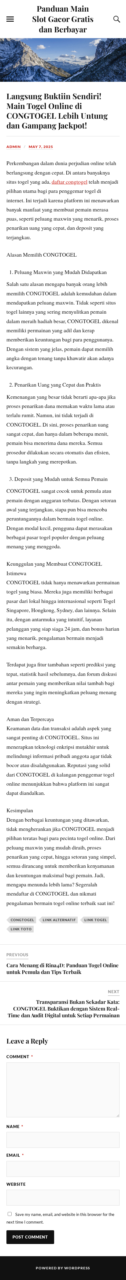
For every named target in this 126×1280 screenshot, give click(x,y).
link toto (21, 929)
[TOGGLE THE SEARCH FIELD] (116, 19)
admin (13, 146)
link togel (95, 920)
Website (16, 1184)
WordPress (77, 1268)
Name (14, 1126)
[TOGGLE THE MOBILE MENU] (10, 19)
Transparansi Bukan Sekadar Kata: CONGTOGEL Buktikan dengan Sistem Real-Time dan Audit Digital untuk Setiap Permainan (64, 1008)
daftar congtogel (69, 181)
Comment (19, 1056)
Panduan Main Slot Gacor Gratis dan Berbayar (63, 18)
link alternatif (59, 920)
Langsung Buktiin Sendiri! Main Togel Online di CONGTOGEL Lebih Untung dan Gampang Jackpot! (57, 110)
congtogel (22, 920)
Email (15, 1155)
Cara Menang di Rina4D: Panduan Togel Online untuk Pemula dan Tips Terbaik (62, 968)
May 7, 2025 (41, 146)
